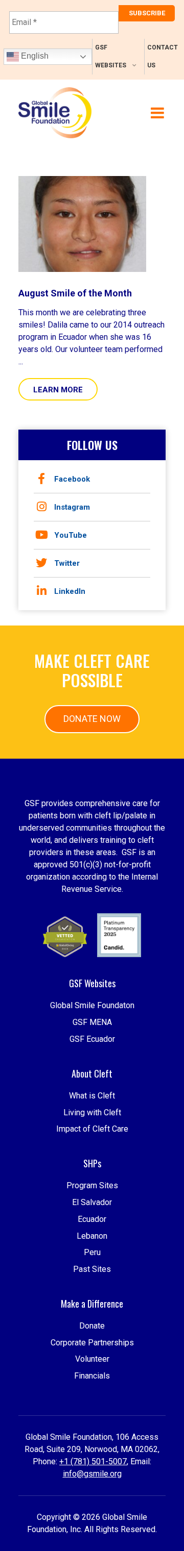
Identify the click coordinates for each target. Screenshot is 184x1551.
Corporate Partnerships (92, 1342)
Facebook (72, 479)
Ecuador (92, 1219)
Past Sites (92, 1269)
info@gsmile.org (92, 1474)
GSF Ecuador (92, 1039)
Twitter (67, 563)
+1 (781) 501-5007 (93, 1461)
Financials (92, 1376)
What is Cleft (92, 1095)
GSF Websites (110, 56)
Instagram (72, 507)
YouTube (70, 535)
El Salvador (92, 1202)
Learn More (58, 389)
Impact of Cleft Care (92, 1129)
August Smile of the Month (75, 293)
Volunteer (92, 1359)
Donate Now (92, 718)
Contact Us (162, 56)
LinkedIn (69, 591)
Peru (92, 1252)
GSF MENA (92, 1022)
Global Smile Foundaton (92, 1005)
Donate (92, 1326)
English (34, 56)
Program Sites (92, 1185)
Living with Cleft (92, 1112)
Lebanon (92, 1236)
